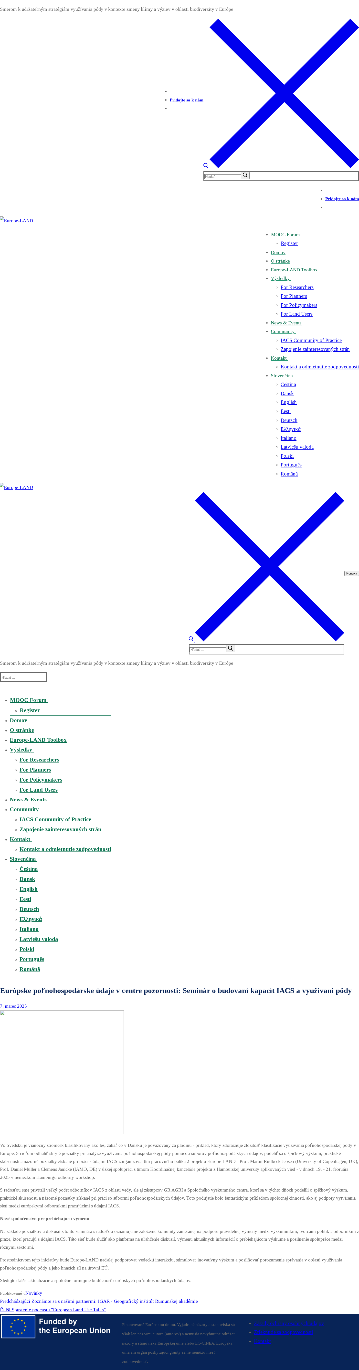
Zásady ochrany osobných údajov (289, 1323)
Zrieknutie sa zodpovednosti (283, 1332)
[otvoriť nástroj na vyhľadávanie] (281, 166)
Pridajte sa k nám (186, 100)
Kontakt (262, 1341)
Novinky (33, 1293)
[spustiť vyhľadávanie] (245, 175)
